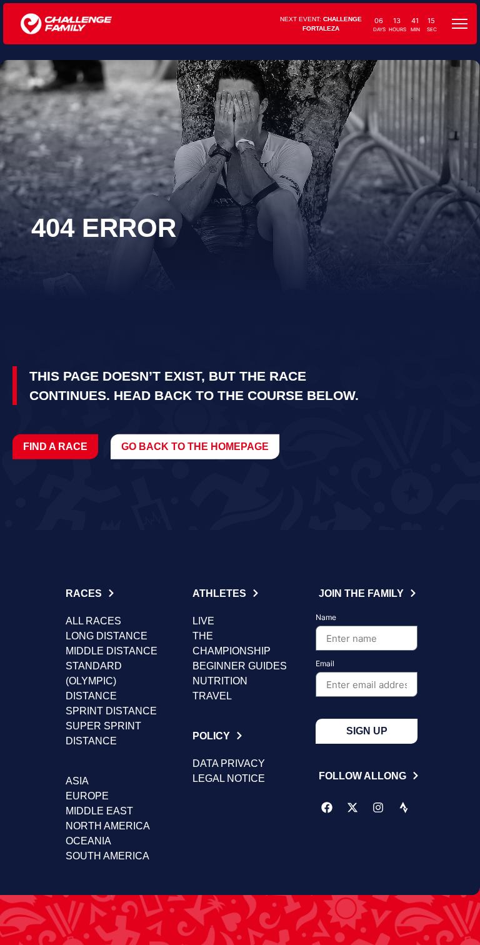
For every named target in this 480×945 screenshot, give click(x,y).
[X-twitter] (352, 807)
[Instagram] (378, 807)
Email (325, 664)
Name (326, 618)
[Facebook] (327, 807)
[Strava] (403, 807)
